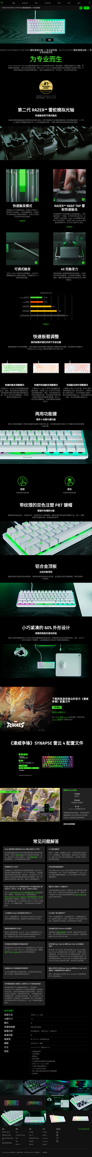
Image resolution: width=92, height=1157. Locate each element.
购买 (86, 8)
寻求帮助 (31, 1132)
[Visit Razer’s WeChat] (57, 1135)
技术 (17, 1132)
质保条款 (31, 1141)
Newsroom (45, 1138)
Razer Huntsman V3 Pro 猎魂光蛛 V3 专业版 (24, 892)
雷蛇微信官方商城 (6, 1135)
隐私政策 (45, 1152)
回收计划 (31, 1144)
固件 (6, 952)
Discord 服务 (56, 720)
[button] (90, 3)
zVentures (45, 1141)
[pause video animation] (36, 199)
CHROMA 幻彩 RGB (20, 1135)
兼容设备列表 (61, 932)
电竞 (17, 1141)
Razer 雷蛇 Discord (62, 717)
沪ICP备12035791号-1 (29, 1152)
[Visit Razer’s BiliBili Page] (57, 1141)
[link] (1, 3)
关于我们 (45, 1132)
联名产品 (18, 1144)
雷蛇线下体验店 (6, 1132)
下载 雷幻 (56, 707)
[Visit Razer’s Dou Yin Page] (57, 1138)
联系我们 (45, 1144)
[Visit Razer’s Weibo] (57, 1132)
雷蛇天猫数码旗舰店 (7, 1143)
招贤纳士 (45, 1135)
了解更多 (22, 221)
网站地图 (37, 1152)
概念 (17, 1138)
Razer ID (31, 1135)
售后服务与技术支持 (34, 1138)
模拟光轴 (19, 855)
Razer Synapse (14, 952)
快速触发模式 (33, 857)
